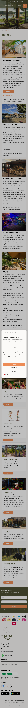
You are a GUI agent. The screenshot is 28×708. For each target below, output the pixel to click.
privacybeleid (5, 358)
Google (8, 353)
